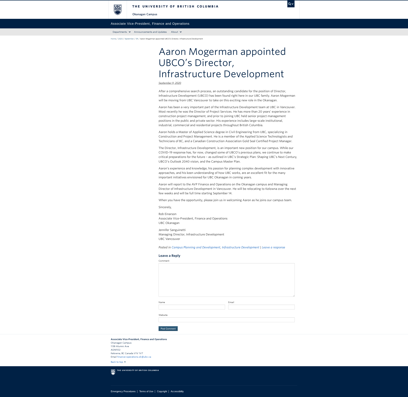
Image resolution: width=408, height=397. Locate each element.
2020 (120, 39)
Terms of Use (146, 391)
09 (137, 39)
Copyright (162, 391)
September (129, 39)
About (174, 32)
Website (163, 315)
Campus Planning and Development (196, 247)
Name (162, 302)
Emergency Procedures (123, 391)
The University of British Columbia (117, 9)
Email (231, 302)
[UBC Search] (291, 3)
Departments (120, 32)
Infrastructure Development (240, 247)
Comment (164, 261)
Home (113, 39)
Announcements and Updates (150, 32)
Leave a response (273, 247)
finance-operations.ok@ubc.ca (134, 357)
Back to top (117, 362)
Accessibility (177, 391)
